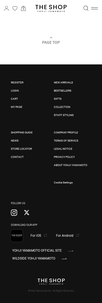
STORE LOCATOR (21, 148)
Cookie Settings (63, 182)
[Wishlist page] (15, 8)
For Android (65, 236)
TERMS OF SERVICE (66, 140)
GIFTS (57, 98)
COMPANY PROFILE (66, 132)
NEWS (14, 140)
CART (14, 98)
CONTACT (17, 156)
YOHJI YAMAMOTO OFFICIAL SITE (37, 250)
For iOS (36, 236)
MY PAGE (16, 106)
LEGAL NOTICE (63, 148)
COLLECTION (62, 106)
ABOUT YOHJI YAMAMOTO (70, 165)
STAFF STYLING (64, 115)
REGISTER (17, 82)
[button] (94, 8)
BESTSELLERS (62, 90)
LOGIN (15, 90)
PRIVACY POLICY (64, 156)
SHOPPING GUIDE (22, 132)
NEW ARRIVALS (63, 82)
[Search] (86, 8)
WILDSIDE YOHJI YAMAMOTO (33, 258)
